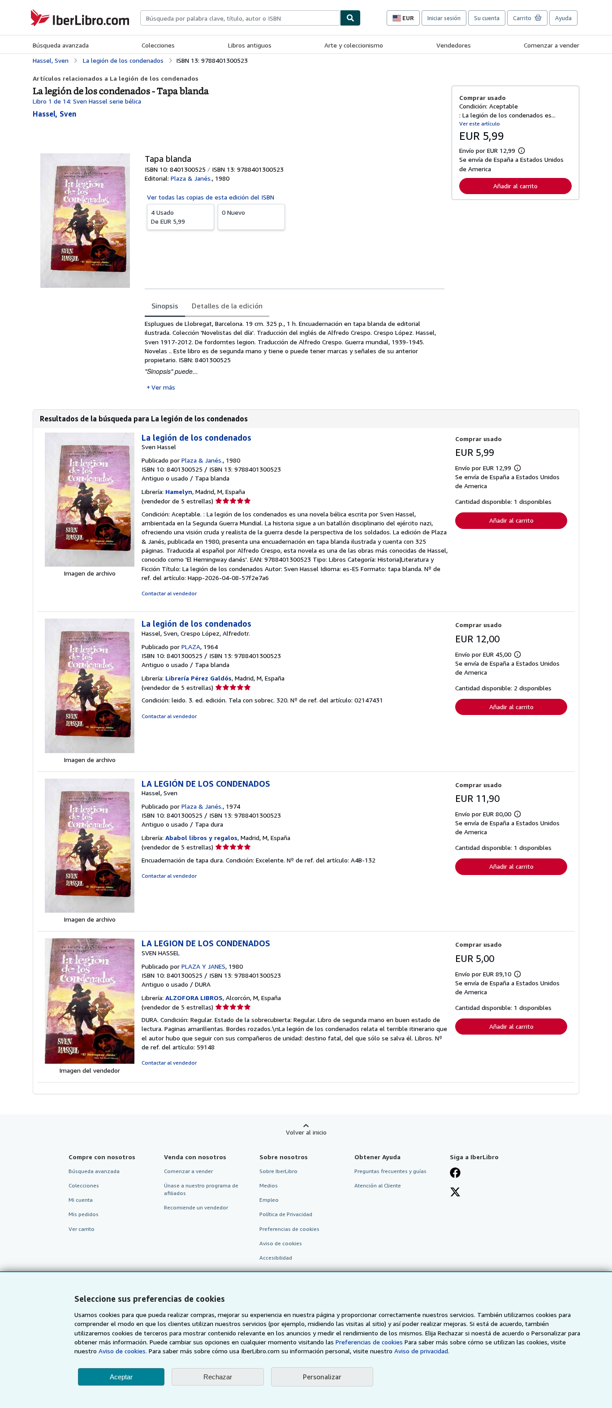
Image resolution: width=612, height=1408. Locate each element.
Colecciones (158, 45)
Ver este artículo (479, 123)
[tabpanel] (294, 355)
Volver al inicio (306, 1132)
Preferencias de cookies (369, 1342)
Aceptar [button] (121, 1377)
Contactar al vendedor (169, 593)
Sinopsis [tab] (164, 305)
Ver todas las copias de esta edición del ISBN (210, 197)
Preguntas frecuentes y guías (390, 1171)
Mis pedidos (84, 1214)
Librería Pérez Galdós (198, 678)
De (168, 216)
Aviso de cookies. (123, 1351)
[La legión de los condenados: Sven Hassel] (89, 564)
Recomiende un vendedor (196, 1207)
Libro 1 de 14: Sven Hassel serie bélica (87, 101)
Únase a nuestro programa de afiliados (201, 1189)
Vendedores (453, 45)
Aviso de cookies (280, 1243)
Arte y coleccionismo (353, 45)
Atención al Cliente (377, 1185)
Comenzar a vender (551, 45)
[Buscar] (350, 18)
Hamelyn (178, 491)
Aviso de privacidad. (421, 1351)
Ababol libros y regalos (201, 837)
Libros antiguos (250, 45)
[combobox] (240, 18)
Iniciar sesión (444, 18)
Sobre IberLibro (278, 1171)
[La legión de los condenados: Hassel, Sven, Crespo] (89, 750)
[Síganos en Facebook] (455, 1173)
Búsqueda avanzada (61, 45)
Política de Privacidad (285, 1214)
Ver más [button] (163, 387)
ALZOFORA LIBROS (194, 997)
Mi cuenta (81, 1199)
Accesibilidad (275, 1257)
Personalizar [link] (322, 1377)
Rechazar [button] (217, 1377)
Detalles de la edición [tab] (227, 305)
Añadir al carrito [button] (515, 186)
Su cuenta (487, 18)
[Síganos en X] (455, 1192)
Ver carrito (82, 1229)
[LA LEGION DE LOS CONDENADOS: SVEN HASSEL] (89, 1061)
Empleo (269, 1199)
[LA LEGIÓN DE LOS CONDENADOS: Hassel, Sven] (89, 910)
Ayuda (563, 18)
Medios (268, 1185)
